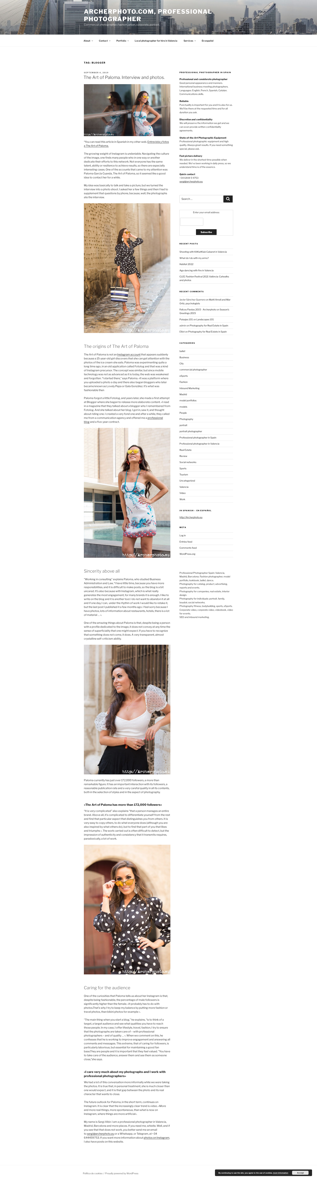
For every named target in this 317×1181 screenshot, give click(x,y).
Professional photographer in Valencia (199, 443)
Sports (182, 468)
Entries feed (185, 541)
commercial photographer (193, 369)
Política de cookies (93, 1173)
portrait (183, 425)
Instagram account (129, 354)
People (183, 412)
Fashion (183, 382)
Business (184, 357)
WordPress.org (187, 553)
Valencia (184, 486)
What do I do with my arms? (194, 258)
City (181, 363)
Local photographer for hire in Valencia (156, 40)
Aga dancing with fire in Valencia (196, 270)
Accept (300, 1172)
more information (280, 1173)
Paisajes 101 (186, 319)
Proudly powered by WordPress (121, 1173)
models (183, 406)
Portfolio (121, 40)
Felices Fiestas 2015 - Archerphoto (197, 309)
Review (183, 456)
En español (207, 40)
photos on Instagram (156, 1137)
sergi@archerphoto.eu (100, 1133)
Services (188, 40)
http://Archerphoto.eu (190, 517)
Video (182, 493)
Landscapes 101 (205, 319)
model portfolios (187, 400)
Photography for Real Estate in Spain (209, 325)
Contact (103, 40)
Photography (186, 419)
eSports (183, 375)
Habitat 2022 (186, 264)
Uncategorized (187, 480)
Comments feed (188, 547)
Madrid (183, 394)
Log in (182, 535)
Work (182, 499)
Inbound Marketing (189, 388)
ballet (182, 351)
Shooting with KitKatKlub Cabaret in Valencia (203, 251)
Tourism (183, 474)
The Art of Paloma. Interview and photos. (124, 77)
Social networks (187, 462)
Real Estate (185, 450)
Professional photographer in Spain (197, 437)
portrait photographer (190, 431)
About (87, 40)
